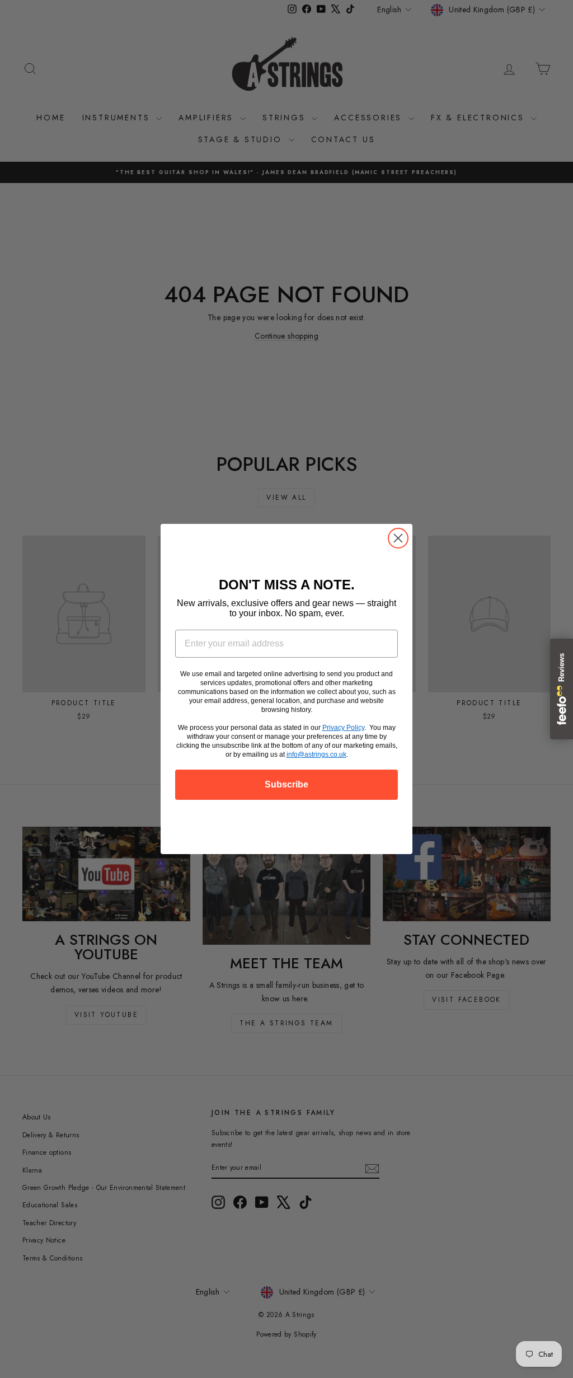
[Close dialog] (398, 538)
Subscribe (286, 784)
